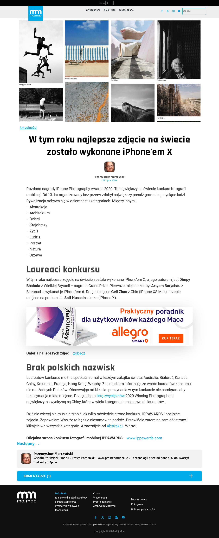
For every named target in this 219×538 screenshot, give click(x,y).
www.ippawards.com (144, 438)
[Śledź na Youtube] (179, 11)
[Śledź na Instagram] (173, 11)
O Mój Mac (109, 10)
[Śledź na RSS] (116, 517)
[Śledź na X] (168, 11)
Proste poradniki (102, 501)
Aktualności (93, 10)
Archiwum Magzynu (104, 505)
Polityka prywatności (143, 509)
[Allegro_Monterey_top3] (109, 344)
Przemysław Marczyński (110, 177)
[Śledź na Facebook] (162, 11)
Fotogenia (137, 504)
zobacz (79, 353)
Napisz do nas (139, 499)
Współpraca (126, 10)
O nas (96, 493)
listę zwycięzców (110, 396)
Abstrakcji (115, 426)
